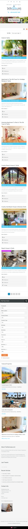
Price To (3, 339)
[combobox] (14, 313)
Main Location (4, 310)
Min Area (4, 344)
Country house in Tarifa (7, 385)
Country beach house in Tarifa (10, 165)
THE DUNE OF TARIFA (6, 473)
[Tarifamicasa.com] (14, 7)
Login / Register (18, 4)
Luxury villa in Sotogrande (7, 409)
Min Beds (3, 325)
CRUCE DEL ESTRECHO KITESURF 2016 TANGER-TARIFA (12, 482)
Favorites (10, 4)
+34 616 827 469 (15, 12)
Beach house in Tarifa (7, 248)
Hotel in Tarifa (5, 38)
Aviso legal (25, 521)
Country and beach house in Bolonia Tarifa (13, 207)
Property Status (4, 315)
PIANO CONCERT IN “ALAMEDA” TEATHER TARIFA (11, 475)
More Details (4, 65)
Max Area (4, 349)
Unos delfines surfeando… (7, 477)
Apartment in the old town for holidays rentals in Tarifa (13, 434)
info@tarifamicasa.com (8, 500)
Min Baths (3, 330)
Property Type (4, 320)
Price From (3, 334)
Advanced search (6, 357)
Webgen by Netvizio (16, 523)
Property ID (3, 305)
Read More (19, 411)
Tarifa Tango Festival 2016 (7, 479)
